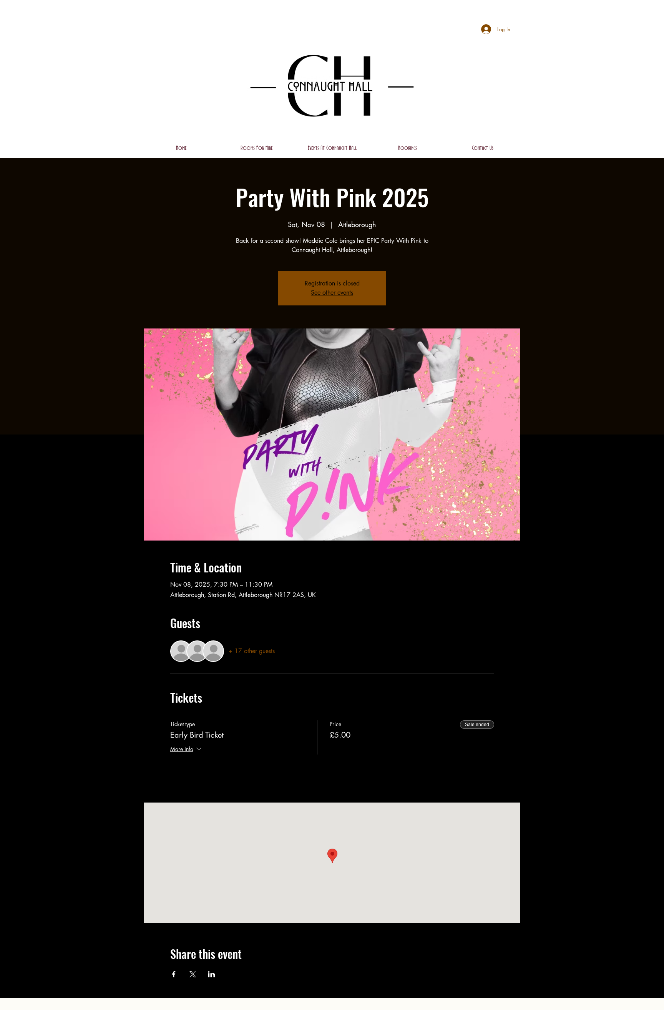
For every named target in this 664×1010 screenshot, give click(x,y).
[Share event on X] (192, 974)
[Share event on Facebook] (174, 974)
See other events (332, 293)
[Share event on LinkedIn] (211, 974)
